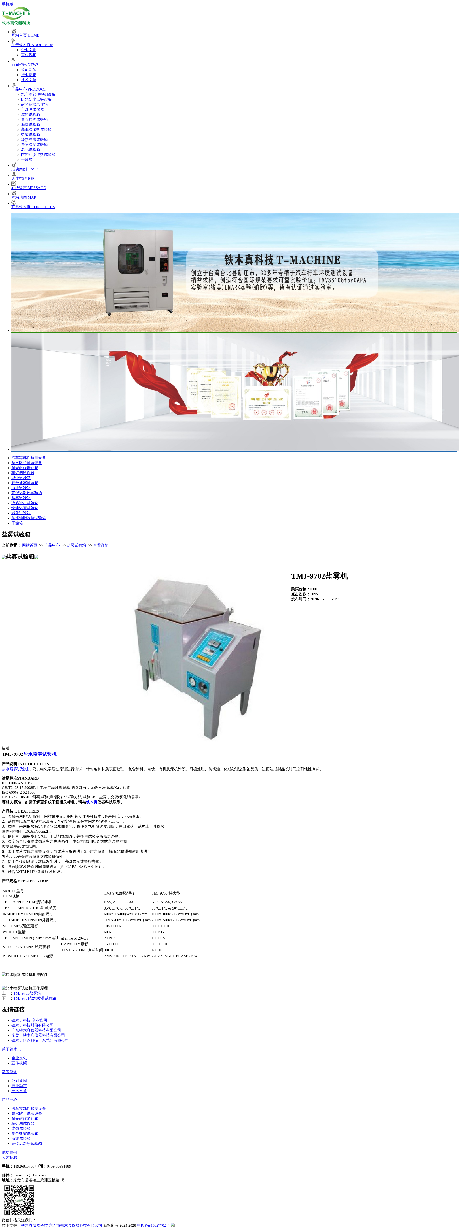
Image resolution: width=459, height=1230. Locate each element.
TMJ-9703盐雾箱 (27, 993)
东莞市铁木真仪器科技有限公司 (38, 1035)
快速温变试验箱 (34, 144)
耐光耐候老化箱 (34, 104)
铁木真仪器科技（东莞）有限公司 (40, 1040)
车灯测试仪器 (32, 109)
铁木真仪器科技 (34, 1225)
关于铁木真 (11, 1049)
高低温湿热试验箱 (36, 129)
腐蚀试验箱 (30, 114)
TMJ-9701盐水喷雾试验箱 (34, 998)
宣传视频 (28, 55)
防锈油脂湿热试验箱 (38, 155)
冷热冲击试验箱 (34, 139)
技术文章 (28, 80)
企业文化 (28, 50)
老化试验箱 (30, 150)
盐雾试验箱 (30, 134)
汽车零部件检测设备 (38, 94)
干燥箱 (27, 160)
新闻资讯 (9, 1072)
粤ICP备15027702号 (153, 1225)
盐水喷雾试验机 (40, 754)
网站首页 (29, 545)
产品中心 (52, 545)
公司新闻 (28, 70)
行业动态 (28, 75)
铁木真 (92, 802)
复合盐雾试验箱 (34, 119)
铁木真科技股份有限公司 (32, 1025)
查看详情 (101, 545)
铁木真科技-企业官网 (29, 1020)
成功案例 (9, 1152)
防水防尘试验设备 (36, 99)
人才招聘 (9, 1157)
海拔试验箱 (30, 124)
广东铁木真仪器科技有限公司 (36, 1030)
